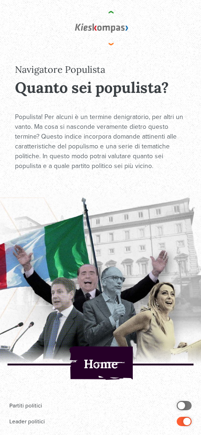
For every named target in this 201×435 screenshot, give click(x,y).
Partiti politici (25, 405)
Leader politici (27, 421)
